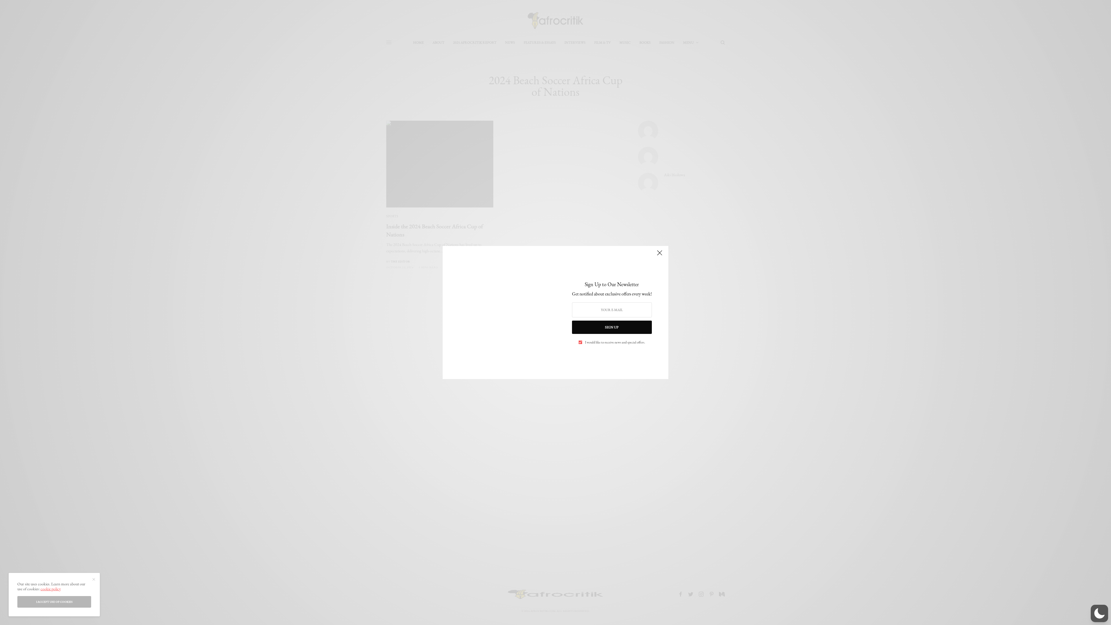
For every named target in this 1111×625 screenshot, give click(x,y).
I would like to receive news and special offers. (615, 342)
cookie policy (51, 588)
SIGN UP (612, 327)
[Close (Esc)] (659, 255)
